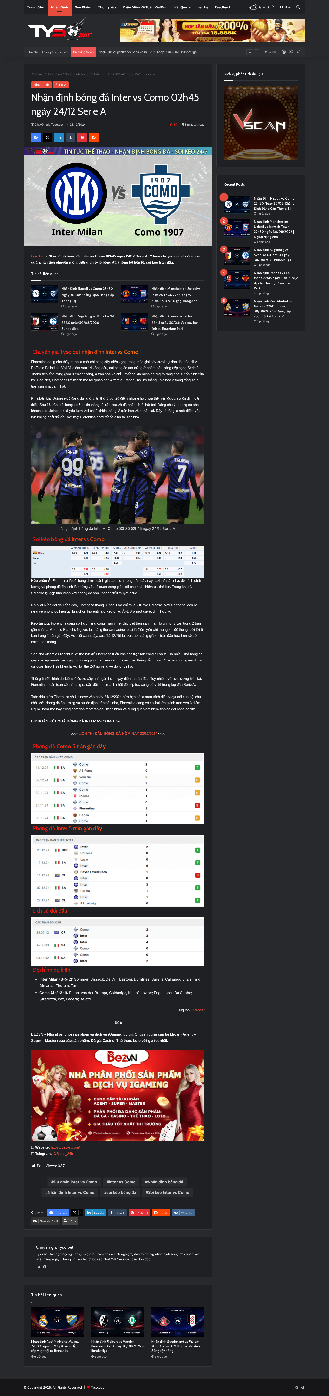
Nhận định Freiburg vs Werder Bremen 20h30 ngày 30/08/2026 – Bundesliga (117, 1346)
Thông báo (107, 7)
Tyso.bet (97, 1387)
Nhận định (54, 74)
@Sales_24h (63, 1154)
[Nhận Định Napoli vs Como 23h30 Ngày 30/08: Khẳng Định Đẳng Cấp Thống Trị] (44, 294)
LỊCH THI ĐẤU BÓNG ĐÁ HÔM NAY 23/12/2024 (118, 733)
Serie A (60, 85)
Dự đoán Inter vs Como (75, 1182)
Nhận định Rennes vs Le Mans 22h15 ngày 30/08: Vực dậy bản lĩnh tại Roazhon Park (158, 51)
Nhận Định (59, 7)
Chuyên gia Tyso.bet (49, 124)
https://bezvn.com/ (65, 1147)
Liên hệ (202, 7)
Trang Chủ (35, 7)
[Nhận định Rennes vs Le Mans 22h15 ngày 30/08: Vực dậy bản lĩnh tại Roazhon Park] (134, 322)
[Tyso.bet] (60, 29)
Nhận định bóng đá (165, 1182)
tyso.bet (38, 256)
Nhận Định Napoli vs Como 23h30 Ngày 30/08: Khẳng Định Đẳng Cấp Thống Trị (87, 294)
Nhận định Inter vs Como (71, 1192)
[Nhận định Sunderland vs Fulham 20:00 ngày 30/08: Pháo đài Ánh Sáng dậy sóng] (177, 1322)
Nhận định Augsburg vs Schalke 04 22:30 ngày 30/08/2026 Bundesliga (87, 322)
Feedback (223, 7)
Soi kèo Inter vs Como (168, 1192)
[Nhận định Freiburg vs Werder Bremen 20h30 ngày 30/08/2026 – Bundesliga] (117, 1322)
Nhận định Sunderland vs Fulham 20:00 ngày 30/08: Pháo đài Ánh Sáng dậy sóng (175, 1346)
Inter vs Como (122, 1182)
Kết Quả (180, 7)
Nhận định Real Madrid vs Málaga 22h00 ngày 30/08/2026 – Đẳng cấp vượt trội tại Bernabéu (55, 1346)
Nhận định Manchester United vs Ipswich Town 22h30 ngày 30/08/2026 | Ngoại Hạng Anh (176, 294)
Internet (197, 1010)
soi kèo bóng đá (121, 1192)
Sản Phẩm (83, 7)
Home (39, 74)
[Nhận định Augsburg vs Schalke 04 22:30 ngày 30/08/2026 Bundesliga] (44, 322)
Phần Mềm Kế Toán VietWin (145, 7)
